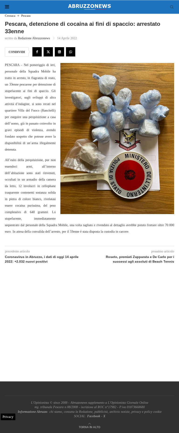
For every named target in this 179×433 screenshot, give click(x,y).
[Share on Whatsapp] (70, 51)
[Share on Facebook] (37, 51)
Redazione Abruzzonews (34, 38)
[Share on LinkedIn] (59, 51)
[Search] (171, 7)
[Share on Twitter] (48, 51)
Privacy (8, 417)
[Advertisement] (89, 327)
